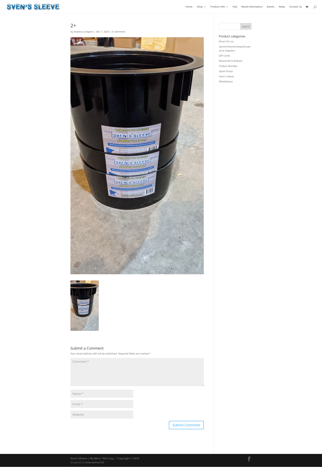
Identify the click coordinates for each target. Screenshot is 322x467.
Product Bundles (228, 66)
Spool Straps (226, 71)
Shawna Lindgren (83, 31)
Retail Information (251, 7)
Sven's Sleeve (226, 76)
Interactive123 (94, 462)
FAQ (235, 7)
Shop (200, 7)
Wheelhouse (226, 81)
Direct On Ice (226, 41)
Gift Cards (224, 55)
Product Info (217, 7)
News (282, 7)
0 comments (118, 31)
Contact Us (295, 7)
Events (270, 7)
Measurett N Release (230, 60)
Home (189, 7)
